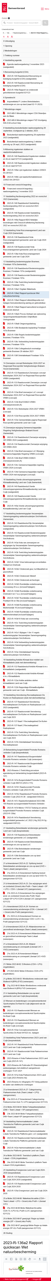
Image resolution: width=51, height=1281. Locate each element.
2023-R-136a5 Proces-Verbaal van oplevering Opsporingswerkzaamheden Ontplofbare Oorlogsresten (24, 317)
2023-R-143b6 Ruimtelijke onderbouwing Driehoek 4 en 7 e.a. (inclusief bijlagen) (22, 592)
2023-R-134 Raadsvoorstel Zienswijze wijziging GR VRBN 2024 (25, 445)
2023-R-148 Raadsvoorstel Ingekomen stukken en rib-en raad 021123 (25, 164)
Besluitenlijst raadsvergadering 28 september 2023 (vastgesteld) (24, 136)
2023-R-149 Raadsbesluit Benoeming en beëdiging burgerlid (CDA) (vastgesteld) (22, 77)
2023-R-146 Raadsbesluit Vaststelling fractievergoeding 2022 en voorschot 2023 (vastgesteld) (21, 206)
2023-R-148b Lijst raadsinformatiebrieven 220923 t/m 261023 (22, 178)
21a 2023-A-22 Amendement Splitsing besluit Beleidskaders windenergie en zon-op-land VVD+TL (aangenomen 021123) (25, 876)
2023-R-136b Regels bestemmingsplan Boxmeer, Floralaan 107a (21, 336)
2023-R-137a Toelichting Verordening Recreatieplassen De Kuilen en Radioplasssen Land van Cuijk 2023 (25, 735)
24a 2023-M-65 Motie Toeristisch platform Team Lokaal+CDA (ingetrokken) (25, 1163)
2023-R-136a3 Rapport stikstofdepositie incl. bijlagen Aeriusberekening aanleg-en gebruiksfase (24, 301)
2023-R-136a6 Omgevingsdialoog (21, 324)
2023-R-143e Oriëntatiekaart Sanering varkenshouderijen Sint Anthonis (21, 653)
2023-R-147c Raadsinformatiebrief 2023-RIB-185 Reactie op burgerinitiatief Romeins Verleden (24, 802)
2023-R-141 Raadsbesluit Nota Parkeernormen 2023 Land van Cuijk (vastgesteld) (25, 1046)
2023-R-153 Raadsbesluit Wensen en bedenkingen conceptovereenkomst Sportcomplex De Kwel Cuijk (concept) (24, 1023)
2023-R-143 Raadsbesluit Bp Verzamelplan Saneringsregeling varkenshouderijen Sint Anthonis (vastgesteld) (24, 526)
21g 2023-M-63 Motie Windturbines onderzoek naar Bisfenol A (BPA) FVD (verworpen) (24, 987)
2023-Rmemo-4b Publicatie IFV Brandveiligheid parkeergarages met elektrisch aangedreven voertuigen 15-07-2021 (25, 1068)
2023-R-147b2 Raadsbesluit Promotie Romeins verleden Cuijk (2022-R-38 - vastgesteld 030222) (25, 795)
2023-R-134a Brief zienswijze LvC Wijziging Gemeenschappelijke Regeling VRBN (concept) (23, 452)
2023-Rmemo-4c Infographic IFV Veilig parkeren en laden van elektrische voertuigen (25, 1083)
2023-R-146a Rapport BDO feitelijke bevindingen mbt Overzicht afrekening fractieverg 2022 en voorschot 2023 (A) (23, 222)
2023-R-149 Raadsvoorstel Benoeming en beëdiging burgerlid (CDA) (23, 84)
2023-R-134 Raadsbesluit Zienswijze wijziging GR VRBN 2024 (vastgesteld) (24, 438)
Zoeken (4, 18)
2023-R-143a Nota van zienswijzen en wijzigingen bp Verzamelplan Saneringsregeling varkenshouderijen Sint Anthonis (23, 545)
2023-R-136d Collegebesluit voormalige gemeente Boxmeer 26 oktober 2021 (22, 350)
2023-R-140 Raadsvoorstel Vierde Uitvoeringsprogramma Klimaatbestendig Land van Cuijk (24, 499)
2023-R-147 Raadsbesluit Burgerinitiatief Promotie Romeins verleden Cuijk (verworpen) (22, 758)
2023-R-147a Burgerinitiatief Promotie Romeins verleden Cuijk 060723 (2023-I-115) (25, 781)
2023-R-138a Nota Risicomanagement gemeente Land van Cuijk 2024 (21, 255)
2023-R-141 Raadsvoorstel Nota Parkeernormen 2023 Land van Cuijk (25, 1052)
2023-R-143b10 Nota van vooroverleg (23, 619)
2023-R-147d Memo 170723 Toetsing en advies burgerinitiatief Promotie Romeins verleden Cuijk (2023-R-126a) (25, 810)
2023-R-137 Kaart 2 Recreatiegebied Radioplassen (20, 726)
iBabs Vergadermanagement (15, 1279)
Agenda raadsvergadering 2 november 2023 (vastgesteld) (23, 65)
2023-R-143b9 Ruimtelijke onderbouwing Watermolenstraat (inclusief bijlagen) (22, 613)
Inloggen (35, 1279)
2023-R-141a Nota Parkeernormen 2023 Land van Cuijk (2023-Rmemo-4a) (24, 1076)
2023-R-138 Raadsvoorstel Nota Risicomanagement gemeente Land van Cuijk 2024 (24, 248)
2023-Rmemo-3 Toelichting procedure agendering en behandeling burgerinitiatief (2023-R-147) (25, 773)
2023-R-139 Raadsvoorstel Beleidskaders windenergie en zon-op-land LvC (22, 843)
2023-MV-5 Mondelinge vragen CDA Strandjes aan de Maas (24, 114)
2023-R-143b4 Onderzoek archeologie (23, 580)
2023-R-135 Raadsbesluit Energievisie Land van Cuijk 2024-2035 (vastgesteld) (24, 1178)
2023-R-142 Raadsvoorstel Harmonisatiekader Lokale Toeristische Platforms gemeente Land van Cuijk (24, 1141)
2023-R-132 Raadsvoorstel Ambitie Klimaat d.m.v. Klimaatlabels (23, 675)
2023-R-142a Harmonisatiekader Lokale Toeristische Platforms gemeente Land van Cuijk (23, 1149)
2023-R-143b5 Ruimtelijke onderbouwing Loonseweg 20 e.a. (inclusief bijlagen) (22, 585)
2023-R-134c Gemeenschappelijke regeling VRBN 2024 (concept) (23, 466)
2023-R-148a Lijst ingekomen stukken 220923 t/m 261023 (24, 171)
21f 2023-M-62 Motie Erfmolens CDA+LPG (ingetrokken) (23, 972)
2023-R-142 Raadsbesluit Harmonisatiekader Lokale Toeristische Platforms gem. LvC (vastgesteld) (25, 1132)
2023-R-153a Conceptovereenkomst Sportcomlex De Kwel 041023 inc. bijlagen (21, 1031)
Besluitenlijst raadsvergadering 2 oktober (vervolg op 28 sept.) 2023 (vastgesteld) (22, 143)
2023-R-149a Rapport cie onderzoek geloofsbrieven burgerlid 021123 (20, 91)
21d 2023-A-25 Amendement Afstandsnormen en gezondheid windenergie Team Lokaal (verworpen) (24, 936)
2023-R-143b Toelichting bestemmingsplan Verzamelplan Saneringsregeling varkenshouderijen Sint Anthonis (25, 555)
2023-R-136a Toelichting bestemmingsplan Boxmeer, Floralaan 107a (23, 283)
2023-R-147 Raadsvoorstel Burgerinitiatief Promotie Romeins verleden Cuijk (23, 765)
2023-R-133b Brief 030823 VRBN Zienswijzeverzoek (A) (19, 403)
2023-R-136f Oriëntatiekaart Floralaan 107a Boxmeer (23, 356)
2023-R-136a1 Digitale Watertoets (21, 289)
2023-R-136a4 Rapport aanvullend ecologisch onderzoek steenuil (24, 308)
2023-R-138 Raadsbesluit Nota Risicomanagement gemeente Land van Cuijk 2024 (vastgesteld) (24, 240)
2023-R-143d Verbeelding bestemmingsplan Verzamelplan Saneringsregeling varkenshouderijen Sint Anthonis (25, 645)
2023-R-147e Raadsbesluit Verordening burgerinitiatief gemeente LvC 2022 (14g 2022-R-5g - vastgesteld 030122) (25, 820)
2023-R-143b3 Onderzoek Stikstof (21, 576)
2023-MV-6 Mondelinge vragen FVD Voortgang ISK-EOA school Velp (25, 121)
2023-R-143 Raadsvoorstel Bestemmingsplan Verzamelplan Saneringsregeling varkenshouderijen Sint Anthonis (25, 536)
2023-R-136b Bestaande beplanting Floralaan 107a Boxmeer (24, 329)
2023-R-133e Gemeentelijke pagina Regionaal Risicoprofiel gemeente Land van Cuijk (24, 421)
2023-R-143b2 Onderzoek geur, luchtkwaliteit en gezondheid (25, 570)
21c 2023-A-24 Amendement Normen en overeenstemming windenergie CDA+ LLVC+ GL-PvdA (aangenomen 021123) (24, 919)
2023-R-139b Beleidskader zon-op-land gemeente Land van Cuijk (21, 857)
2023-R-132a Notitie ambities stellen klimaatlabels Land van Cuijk (20, 681)
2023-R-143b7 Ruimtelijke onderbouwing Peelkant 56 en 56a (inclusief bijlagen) (22, 599)
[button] (45, 23)
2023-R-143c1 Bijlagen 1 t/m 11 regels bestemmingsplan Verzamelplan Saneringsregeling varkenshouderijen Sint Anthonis (24, 635)
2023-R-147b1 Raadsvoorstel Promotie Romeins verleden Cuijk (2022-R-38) (21, 788)
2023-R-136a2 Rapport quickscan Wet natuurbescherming (21, 294)
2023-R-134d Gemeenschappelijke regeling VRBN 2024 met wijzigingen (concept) (23, 473)
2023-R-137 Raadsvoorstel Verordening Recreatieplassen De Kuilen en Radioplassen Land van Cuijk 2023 (24, 714)
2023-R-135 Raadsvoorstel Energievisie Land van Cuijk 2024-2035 (24, 1185)
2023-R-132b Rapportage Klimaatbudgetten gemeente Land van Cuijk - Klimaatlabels (23, 688)
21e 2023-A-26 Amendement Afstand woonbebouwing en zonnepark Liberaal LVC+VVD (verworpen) (24, 956)
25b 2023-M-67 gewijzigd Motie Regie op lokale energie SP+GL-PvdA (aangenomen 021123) (25, 1226)
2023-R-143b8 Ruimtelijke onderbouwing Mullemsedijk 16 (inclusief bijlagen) (22, 606)
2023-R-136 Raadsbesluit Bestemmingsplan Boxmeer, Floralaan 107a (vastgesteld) (23, 269)
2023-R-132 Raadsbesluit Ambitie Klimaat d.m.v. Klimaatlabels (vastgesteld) (25, 668)
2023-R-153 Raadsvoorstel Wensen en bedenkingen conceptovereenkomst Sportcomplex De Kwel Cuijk (24, 1013)
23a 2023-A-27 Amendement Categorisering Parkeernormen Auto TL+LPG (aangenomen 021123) (25, 1100)
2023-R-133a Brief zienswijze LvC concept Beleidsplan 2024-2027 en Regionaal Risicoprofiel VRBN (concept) (24, 395)
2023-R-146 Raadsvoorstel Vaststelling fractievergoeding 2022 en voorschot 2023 (21, 214)
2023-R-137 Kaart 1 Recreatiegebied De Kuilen (27, 721)
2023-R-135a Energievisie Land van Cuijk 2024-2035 (25, 1192)
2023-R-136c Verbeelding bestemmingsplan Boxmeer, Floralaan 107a (23, 343)
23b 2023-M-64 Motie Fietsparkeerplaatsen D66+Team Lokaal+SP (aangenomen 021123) (23, 1115)
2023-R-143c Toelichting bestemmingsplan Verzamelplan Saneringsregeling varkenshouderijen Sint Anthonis (25, 625)
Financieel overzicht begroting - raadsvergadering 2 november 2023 (18, 190)
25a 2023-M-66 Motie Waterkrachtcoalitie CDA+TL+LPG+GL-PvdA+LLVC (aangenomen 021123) (22, 1211)
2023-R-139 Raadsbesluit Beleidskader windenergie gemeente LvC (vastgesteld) (21, 836)
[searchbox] (21, 23)
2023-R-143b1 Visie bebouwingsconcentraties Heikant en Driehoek (24, 563)
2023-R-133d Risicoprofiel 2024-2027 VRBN (26, 416)
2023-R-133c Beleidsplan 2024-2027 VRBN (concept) (23, 410)
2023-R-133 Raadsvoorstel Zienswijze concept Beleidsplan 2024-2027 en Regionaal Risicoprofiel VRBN (25, 385)
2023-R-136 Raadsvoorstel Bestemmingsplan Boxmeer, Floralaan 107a (24, 276)
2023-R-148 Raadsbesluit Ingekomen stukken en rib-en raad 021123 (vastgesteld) (24, 157)
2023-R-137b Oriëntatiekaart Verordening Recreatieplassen (22, 743)
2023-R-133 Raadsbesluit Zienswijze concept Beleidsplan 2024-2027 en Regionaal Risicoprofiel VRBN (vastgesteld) (24, 375)
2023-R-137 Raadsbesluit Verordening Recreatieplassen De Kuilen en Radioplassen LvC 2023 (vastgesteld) (24, 704)
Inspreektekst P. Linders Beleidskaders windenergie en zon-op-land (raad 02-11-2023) (22, 103)
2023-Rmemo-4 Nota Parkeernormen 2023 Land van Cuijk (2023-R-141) (25, 1059)
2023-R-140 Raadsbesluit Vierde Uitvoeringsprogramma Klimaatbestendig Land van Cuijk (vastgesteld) (24, 489)
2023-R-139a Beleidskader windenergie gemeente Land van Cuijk (22, 850)
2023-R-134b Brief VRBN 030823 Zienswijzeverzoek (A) (19, 459)
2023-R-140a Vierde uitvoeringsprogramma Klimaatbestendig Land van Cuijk (23, 507)
